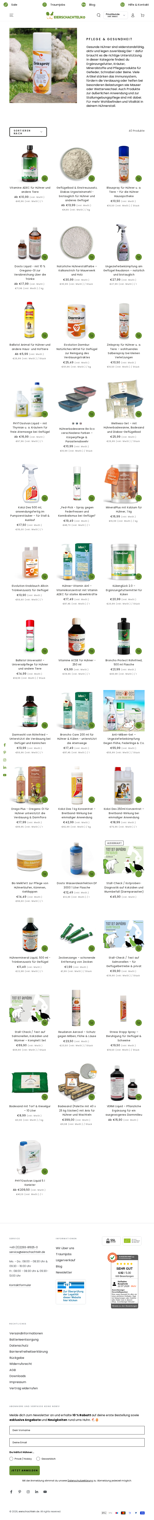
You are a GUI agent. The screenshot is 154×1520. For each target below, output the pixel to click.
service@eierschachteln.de (27, 1252)
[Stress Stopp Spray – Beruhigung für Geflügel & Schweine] (124, 1008)
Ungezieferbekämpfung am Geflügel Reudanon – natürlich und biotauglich (124, 271)
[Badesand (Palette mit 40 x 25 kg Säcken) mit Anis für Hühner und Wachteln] (77, 1082)
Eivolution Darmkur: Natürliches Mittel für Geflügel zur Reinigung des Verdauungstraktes (77, 351)
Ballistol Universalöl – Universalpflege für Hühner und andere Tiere (30, 665)
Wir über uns (65, 1248)
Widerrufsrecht (20, 1364)
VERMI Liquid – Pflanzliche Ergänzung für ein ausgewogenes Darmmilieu (124, 1111)
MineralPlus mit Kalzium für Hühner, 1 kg (124, 509)
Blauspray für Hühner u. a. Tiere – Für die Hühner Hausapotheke (124, 192)
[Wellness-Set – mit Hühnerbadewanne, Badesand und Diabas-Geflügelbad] (124, 399)
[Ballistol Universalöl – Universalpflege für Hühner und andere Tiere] (30, 636)
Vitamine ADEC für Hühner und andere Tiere (30, 190)
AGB (12, 1370)
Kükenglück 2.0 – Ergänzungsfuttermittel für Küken (124, 590)
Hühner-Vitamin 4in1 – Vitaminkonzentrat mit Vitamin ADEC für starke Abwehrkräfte (77, 590)
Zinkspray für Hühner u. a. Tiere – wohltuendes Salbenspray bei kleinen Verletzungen (124, 351)
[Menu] (11, 15)
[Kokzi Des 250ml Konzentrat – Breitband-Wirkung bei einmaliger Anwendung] (124, 785)
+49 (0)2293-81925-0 (23, 1247)
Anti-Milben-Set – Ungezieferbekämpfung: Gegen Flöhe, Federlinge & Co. (124, 739)
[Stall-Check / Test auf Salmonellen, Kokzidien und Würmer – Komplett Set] (30, 1008)
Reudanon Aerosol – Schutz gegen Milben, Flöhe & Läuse (77, 1034)
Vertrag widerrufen (23, 1388)
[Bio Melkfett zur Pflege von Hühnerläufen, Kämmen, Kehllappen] (30, 859)
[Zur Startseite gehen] (65, 15)
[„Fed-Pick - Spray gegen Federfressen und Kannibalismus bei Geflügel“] (77, 483)
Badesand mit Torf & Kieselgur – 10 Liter (30, 1108)
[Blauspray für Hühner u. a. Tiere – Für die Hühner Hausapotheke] (124, 163)
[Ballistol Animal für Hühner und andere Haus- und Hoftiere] (30, 321)
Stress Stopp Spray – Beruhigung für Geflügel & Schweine (123, 1036)
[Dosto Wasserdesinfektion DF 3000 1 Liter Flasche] (77, 859)
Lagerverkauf (65, 1260)
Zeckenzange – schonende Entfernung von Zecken (77, 960)
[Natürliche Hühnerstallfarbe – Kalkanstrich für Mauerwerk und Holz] (77, 242)
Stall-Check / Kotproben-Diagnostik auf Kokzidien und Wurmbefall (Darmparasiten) (124, 887)
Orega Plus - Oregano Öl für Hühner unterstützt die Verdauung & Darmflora (30, 813)
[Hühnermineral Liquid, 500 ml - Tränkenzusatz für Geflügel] (30, 933)
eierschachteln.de (29, 1511)
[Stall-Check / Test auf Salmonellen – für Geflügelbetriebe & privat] (124, 933)
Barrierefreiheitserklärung (28, 1351)
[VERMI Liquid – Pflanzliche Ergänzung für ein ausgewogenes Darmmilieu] (124, 1082)
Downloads (17, 1376)
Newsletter (64, 1272)
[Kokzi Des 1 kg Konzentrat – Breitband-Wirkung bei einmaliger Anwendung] (77, 785)
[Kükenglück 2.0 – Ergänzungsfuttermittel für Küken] (124, 562)
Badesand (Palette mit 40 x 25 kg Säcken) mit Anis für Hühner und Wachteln (77, 1111)
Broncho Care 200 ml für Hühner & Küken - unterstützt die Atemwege (77, 739)
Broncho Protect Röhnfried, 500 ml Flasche (124, 662)
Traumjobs (64, 1254)
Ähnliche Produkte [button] (138, 874)
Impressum (17, 1382)
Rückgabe (16, 1358)
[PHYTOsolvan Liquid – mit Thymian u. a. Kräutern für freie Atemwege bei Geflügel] (30, 399)
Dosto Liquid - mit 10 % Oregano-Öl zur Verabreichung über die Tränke (30, 273)
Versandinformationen (26, 1333)
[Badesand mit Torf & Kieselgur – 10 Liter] (30, 1082)
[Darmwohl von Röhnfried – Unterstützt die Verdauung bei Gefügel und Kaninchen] (30, 710)
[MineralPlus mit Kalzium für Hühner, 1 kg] (124, 483)
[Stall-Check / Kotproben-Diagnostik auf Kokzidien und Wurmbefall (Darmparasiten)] (124, 859)
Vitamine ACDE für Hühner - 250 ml (77, 662)
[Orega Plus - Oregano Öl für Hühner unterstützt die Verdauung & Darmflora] (30, 785)
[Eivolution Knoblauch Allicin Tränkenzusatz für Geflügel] (30, 562)
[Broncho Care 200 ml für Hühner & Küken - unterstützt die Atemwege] (77, 710)
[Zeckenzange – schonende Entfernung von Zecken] (77, 933)
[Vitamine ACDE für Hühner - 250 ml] (77, 636)
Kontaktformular (20, 1285)
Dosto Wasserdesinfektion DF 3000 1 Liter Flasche (77, 885)
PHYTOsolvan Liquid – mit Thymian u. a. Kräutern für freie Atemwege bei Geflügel (30, 428)
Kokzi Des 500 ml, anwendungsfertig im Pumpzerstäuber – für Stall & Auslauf (30, 514)
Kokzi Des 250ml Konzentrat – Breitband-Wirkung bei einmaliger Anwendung (124, 813)
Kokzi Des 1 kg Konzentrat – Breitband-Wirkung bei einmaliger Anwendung (76, 813)
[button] (98, 15)
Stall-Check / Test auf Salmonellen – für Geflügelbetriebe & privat (124, 962)
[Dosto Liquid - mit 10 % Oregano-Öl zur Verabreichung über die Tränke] (30, 242)
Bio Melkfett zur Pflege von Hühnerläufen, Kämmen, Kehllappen (30, 887)
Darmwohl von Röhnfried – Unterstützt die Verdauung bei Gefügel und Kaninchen (30, 739)
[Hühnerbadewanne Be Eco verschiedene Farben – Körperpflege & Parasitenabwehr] (77, 399)
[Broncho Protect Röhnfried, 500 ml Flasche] (124, 636)
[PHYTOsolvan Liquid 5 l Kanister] (30, 1157)
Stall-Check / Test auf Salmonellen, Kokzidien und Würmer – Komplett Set (30, 1036)
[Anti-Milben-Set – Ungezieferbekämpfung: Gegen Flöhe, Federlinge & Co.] (124, 710)
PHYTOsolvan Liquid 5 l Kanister (30, 1183)
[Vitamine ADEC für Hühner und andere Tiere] (30, 163)
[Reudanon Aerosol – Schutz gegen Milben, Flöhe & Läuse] (77, 1008)
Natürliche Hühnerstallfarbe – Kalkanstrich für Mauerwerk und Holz (77, 271)
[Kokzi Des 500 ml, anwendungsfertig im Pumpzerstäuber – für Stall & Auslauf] (30, 483)
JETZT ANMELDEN (24, 1470)
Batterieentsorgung (23, 1339)
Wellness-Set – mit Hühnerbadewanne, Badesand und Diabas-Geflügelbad (124, 428)
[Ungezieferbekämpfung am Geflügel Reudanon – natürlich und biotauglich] (124, 242)
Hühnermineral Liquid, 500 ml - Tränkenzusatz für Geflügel (30, 960)
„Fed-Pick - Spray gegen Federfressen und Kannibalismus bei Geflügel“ (77, 512)
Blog (59, 1266)
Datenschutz (18, 1345)
